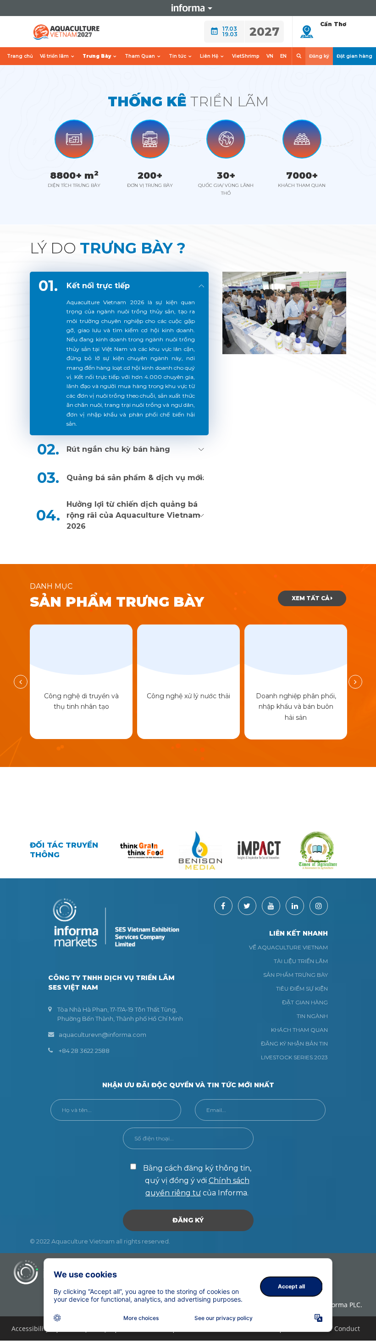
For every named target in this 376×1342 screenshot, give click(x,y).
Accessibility (30, 1328)
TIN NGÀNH (312, 1016)
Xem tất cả (311, 598)
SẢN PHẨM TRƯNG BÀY (295, 974)
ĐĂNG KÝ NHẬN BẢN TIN (294, 1043)
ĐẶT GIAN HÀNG (305, 1002)
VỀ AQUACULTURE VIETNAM (288, 947)
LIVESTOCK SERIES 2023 (294, 1057)
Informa (188, 7)
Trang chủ (20, 56)
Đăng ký (319, 56)
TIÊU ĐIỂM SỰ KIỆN (302, 988)
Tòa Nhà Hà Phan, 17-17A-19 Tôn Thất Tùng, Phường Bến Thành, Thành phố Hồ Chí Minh (120, 1014)
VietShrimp (246, 56)
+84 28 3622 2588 (84, 1050)
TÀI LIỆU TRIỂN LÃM (301, 961)
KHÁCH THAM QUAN (299, 1029)
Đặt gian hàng (354, 56)
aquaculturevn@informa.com (102, 1034)
